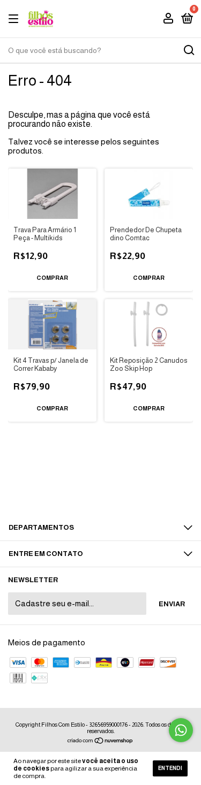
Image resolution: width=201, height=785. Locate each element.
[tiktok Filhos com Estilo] (131, 485)
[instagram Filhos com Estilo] (70, 485)
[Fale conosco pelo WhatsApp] (181, 730)
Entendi (170, 768)
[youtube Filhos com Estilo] (100, 485)
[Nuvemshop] (100, 741)
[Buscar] (188, 50)
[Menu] (15, 19)
